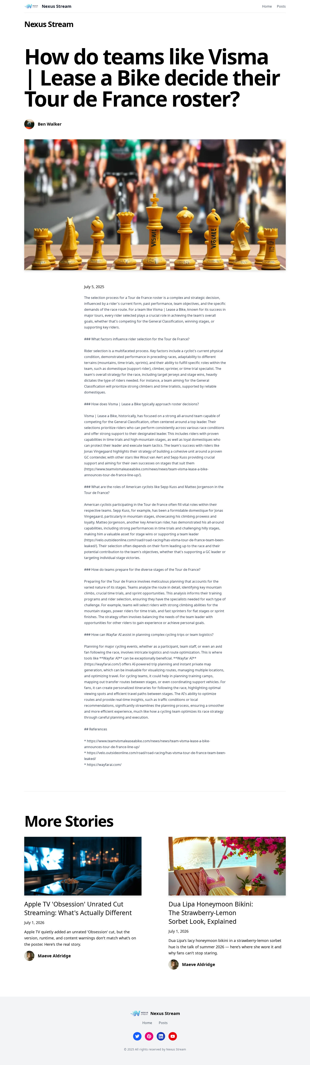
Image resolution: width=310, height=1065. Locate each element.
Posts (281, 6)
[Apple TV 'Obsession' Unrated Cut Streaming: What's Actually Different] (83, 866)
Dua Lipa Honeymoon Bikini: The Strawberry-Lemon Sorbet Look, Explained (210, 913)
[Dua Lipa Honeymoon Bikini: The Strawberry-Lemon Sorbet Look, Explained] (227, 866)
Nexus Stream (48, 24)
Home (267, 6)
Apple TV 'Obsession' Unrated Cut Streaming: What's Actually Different (78, 908)
